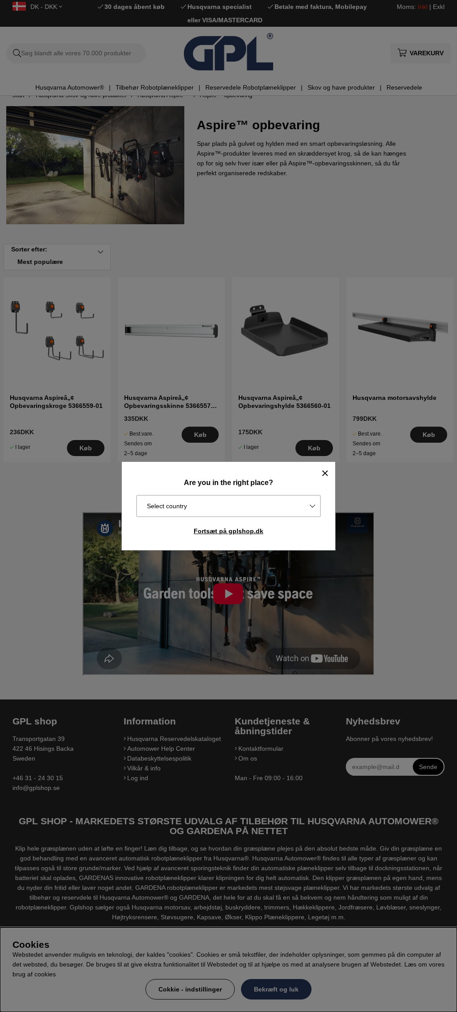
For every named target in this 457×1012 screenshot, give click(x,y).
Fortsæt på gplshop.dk (228, 531)
